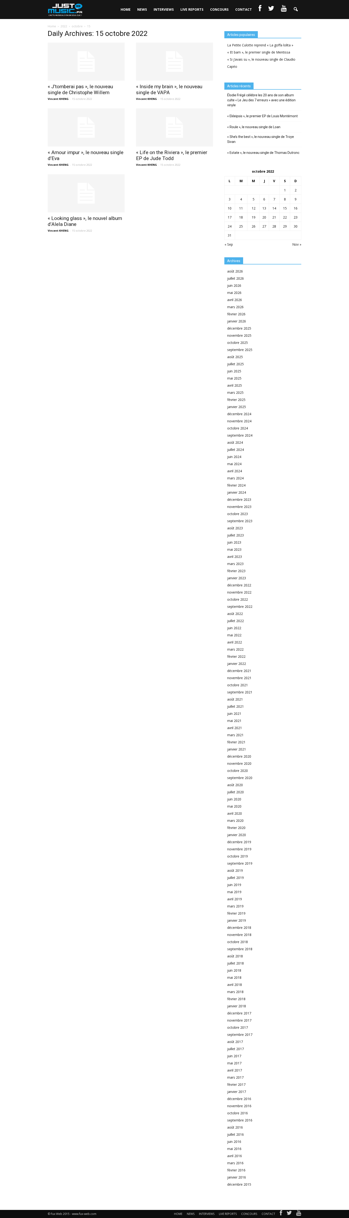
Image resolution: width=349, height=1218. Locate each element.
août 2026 (235, 271)
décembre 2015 (239, 1184)
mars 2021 (235, 735)
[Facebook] (281, 1214)
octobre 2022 (237, 599)
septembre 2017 (239, 1034)
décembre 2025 (239, 328)
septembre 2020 (239, 777)
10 (229, 208)
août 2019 (235, 870)
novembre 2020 (239, 763)
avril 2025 (234, 385)
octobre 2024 (237, 428)
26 (253, 226)
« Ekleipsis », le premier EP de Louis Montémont (262, 116)
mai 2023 (234, 549)
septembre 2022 (239, 606)
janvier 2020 (236, 835)
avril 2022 (234, 642)
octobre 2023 (237, 514)
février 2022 (236, 656)
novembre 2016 (239, 1106)
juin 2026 (234, 285)
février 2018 (236, 999)
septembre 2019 (239, 863)
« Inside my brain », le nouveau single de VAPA (169, 89)
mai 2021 (234, 720)
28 (274, 226)
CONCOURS (219, 9)
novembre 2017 (239, 1020)
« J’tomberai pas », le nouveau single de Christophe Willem (80, 89)
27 (264, 226)
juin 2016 (234, 1141)
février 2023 (236, 571)
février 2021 (236, 742)
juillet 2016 (235, 1134)
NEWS (142, 9)
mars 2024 (235, 478)
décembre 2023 (239, 499)
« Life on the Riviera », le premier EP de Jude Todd (171, 155)
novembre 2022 (239, 592)
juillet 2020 (235, 792)
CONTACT (243, 9)
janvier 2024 (236, 492)
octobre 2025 (237, 342)
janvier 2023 (236, 578)
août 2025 (235, 357)
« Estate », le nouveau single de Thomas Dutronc (263, 153)
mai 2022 (234, 635)
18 (241, 217)
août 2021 (235, 699)
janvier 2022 (236, 663)
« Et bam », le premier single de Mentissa (258, 52)
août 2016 (235, 1127)
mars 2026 (235, 307)
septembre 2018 (239, 949)
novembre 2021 (239, 678)
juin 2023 (234, 542)
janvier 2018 (236, 1006)
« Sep (229, 244)
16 (295, 208)
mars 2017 (235, 1077)
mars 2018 (235, 991)
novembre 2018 (239, 934)
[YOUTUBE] (284, 9)
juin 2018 (234, 970)
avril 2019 (234, 899)
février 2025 (236, 399)
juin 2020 (234, 799)
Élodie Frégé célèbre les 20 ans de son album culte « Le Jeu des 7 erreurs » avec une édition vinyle (261, 100)
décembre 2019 (239, 842)
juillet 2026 (235, 278)
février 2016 (236, 1170)
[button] (295, 9)
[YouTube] (298, 1214)
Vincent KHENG (58, 99)
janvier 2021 (236, 749)
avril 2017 (234, 1070)
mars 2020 (235, 820)
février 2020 (236, 827)
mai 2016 (234, 1148)
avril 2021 (234, 728)
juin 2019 (234, 884)
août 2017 (235, 1041)
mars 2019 (235, 906)
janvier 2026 (236, 321)
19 (253, 217)
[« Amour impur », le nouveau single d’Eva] (86, 127)
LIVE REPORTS (191, 9)
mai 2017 (234, 1063)
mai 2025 (234, 378)
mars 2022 (235, 649)
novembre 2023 (239, 506)
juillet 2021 (235, 706)
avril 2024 (234, 471)
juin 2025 (234, 371)
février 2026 (236, 314)
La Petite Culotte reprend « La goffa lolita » (260, 45)
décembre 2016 (239, 1098)
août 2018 (235, 956)
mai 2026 (234, 292)
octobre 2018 (237, 942)
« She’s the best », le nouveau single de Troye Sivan (260, 139)
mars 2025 (235, 392)
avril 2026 (234, 299)
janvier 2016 (236, 1177)
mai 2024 (234, 464)
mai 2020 (234, 806)
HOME (126, 9)
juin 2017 (234, 1056)
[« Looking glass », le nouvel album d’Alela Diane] (86, 193)
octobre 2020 (237, 770)
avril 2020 (234, 813)
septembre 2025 (239, 349)
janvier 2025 (236, 406)
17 (229, 217)
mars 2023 (235, 563)
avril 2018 (234, 984)
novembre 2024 (239, 421)
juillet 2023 (235, 535)
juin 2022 (234, 628)
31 (229, 235)
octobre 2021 (237, 685)
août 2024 (235, 442)
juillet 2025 (235, 364)
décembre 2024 (239, 414)
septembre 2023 (239, 521)
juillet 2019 (235, 877)
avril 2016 (234, 1156)
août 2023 (235, 528)
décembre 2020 (239, 756)
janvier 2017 (236, 1091)
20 (264, 217)
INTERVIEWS (164, 9)
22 (285, 217)
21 (274, 217)
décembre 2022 (239, 585)
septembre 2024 (239, 435)
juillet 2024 (235, 449)
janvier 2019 (236, 920)
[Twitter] (289, 1214)
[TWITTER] (271, 9)
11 (241, 208)
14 (274, 208)
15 (285, 208)
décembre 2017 (239, 1013)
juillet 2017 (235, 1049)
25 (241, 226)
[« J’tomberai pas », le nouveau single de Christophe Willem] (86, 62)
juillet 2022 (235, 621)
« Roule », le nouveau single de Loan (253, 127)
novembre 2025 (239, 335)
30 (295, 226)
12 (253, 208)
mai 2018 (234, 977)
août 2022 (235, 613)
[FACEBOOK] (260, 9)
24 (229, 226)
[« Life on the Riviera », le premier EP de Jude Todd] (174, 127)
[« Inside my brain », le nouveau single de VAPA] (174, 62)
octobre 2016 (237, 1113)
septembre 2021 (239, 692)
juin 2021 (234, 713)
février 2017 (236, 1084)
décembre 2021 (239, 670)
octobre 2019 (237, 856)
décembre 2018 (239, 927)
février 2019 (236, 913)
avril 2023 (234, 556)
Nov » (296, 244)
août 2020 (235, 785)
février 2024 (236, 485)
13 (264, 208)
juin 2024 (234, 456)
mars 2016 (235, 1163)
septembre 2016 (239, 1120)
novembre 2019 (239, 849)
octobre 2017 (237, 1027)
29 (285, 226)
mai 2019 (234, 892)
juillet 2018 (235, 963)
